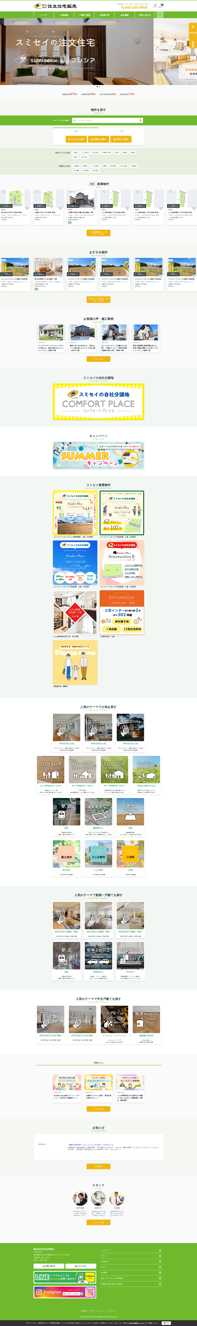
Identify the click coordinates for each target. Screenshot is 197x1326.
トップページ (105, 1250)
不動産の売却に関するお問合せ (112, 1284)
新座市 (133, 152)
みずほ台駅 (123, 166)
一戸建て (121, 131)
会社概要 (125, 15)
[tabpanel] (98, 51)
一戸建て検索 (84, 15)
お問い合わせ (145, 15)
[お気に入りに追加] (27, 208)
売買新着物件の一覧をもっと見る (98, 233)
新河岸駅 (113, 166)
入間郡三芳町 (106, 152)
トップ (44, 15)
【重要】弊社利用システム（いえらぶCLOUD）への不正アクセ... (91, 1145)
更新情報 (98, 1166)
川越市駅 (134, 166)
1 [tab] (97, 86)
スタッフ (104, 1256)
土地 (75, 131)
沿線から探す (100, 139)
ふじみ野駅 (94, 166)
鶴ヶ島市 (84, 157)
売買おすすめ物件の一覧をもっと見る (98, 300)
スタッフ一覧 (98, 1222)
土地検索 (64, 15)
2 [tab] (99, 86)
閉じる (166, 1323)
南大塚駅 (86, 170)
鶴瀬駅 (85, 166)
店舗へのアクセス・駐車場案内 (112, 1278)
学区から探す (122, 139)
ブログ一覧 (98, 359)
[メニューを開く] (160, 15)
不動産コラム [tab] (98, 1063)
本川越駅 (76, 170)
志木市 (117, 152)
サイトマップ (113, 1311)
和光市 (75, 157)
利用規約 (84, 1311)
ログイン (155, 7)
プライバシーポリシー (97, 1311)
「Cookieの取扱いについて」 (136, 1323)
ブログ (103, 1267)
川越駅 (104, 166)
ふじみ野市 (85, 152)
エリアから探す (78, 139)
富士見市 (95, 152)
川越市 (75, 152)
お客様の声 (104, 15)
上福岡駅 (76, 166)
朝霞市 (125, 152)
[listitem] (48, 207)
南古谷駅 (95, 170)
